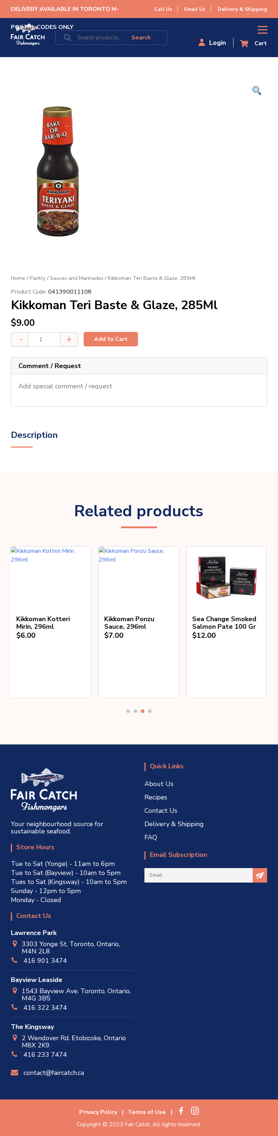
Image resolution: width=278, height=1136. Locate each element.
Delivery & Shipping (242, 9)
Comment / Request (49, 366)
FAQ (150, 837)
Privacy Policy (98, 1112)
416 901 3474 (45, 960)
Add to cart (111, 339)
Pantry (38, 278)
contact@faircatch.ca (54, 1072)
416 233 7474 (45, 1054)
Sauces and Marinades (77, 278)
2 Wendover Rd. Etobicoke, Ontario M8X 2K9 (74, 1042)
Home (18, 278)
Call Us (163, 9)
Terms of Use (147, 1112)
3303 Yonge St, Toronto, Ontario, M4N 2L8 (71, 948)
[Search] (139, 37)
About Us (158, 784)
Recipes (155, 797)
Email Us (194, 9)
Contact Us (160, 810)
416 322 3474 (45, 1007)
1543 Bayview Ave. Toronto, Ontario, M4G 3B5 (76, 995)
